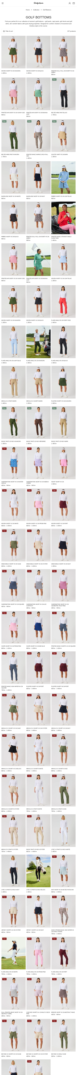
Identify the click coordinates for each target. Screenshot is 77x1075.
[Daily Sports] (38, 3)
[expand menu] (2, 3)
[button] (74, 3)
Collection (36, 10)
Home (28, 10)
